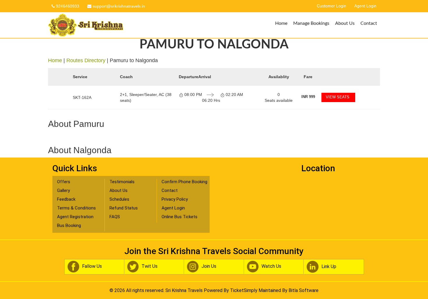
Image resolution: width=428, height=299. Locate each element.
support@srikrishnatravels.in (118, 6)
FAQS (114, 216)
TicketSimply (243, 290)
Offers (63, 181)
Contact (368, 23)
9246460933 (67, 6)
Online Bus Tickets (179, 216)
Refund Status (123, 208)
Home (281, 23)
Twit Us (150, 266)
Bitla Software (304, 290)
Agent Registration (75, 216)
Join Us (208, 266)
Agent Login (365, 6)
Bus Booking (69, 225)
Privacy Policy (175, 199)
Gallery (63, 190)
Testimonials (122, 181)
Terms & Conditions (76, 208)
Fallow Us (92, 266)
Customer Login (331, 6)
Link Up (328, 266)
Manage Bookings (311, 23)
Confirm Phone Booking (184, 181)
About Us (345, 23)
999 (308, 97)
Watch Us (271, 266)
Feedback (66, 199)
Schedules (119, 199)
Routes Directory (85, 60)
